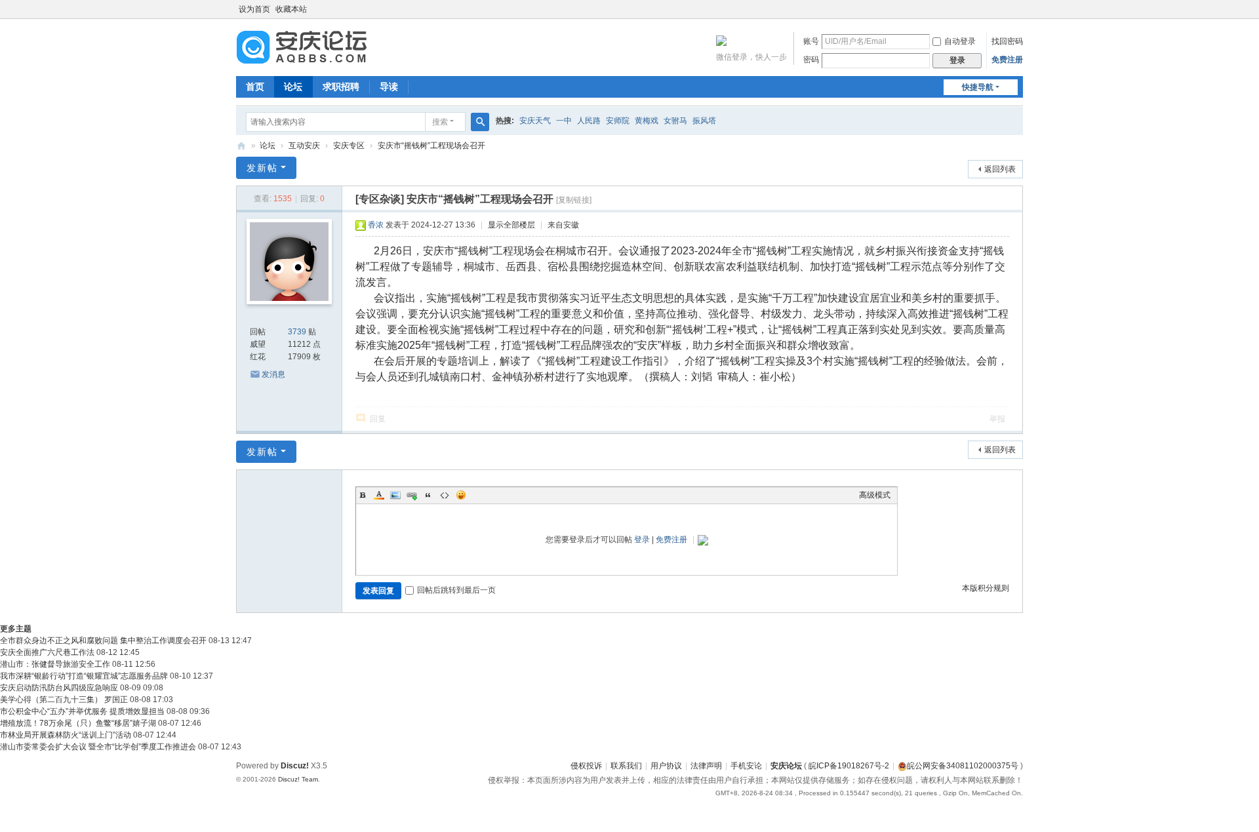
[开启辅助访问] (1019, 9)
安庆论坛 (241, 145)
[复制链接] (573, 200)
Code (444, 495)
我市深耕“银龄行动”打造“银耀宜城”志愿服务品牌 (84, 676)
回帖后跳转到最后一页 (456, 590)
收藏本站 (291, 9)
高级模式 (874, 495)
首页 (255, 86)
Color (379, 495)
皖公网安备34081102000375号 (962, 765)
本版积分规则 (985, 588)
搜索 (440, 122)
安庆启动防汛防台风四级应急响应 (59, 687)
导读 (389, 86)
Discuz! (295, 765)
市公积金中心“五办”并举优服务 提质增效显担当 (82, 711)
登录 (642, 539)
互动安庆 (304, 145)
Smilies (461, 495)
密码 (811, 59)
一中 (564, 120)
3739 (297, 331)
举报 (997, 419)
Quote (428, 495)
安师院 (618, 120)
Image (395, 495)
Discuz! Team (298, 779)
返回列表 (1000, 169)
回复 (378, 419)
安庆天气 (535, 120)
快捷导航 (977, 87)
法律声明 (706, 765)
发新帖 (262, 168)
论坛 (293, 86)
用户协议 (666, 765)
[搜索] (480, 122)
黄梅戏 (646, 120)
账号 (811, 41)
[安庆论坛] (301, 46)
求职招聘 (341, 86)
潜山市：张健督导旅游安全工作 (55, 664)
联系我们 (626, 765)
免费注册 (1007, 59)
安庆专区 (349, 145)
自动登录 (960, 41)
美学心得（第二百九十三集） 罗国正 (64, 699)
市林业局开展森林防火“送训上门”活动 (65, 735)
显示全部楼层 (511, 224)
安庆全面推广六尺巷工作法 (47, 652)
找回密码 (1007, 41)
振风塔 (704, 120)
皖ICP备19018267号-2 (849, 765)
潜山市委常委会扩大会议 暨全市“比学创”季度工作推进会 (98, 746)
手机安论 (746, 765)
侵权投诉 (586, 765)
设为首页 (254, 9)
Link (411, 495)
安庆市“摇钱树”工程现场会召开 (431, 145)
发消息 (273, 374)
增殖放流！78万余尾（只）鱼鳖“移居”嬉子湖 (78, 723)
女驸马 (675, 120)
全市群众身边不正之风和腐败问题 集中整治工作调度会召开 (103, 640)
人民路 (589, 120)
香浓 (376, 224)
